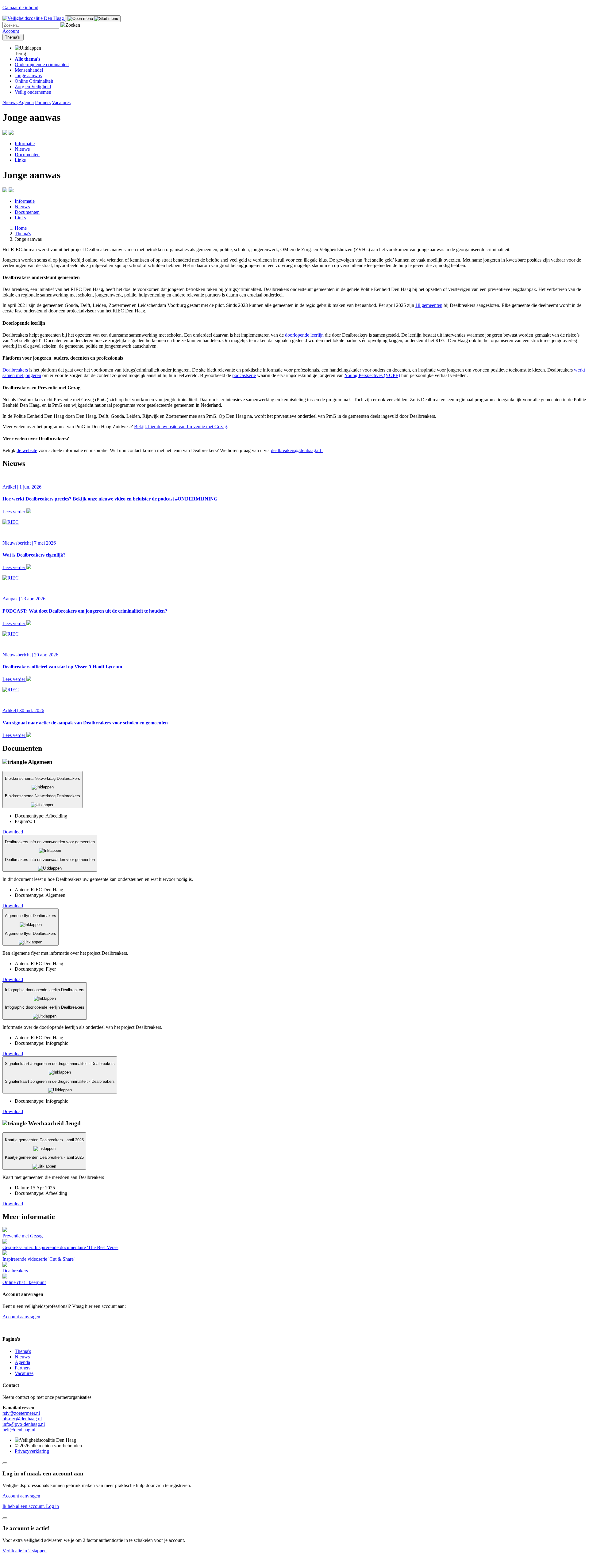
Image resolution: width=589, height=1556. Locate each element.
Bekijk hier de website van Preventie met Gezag (180, 426)
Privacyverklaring (32, 1451)
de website (27, 450)
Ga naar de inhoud (20, 7)
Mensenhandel (29, 70)
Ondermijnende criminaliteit (42, 64)
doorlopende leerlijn (304, 335)
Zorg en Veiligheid (33, 86)
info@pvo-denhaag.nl (23, 1424)
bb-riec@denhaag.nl (22, 1418)
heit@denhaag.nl (18, 1429)
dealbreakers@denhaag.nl (297, 450)
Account (10, 31)
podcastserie (244, 375)
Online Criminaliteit (34, 81)
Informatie (25, 143)
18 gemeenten (428, 305)
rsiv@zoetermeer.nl (21, 1413)
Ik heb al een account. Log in (30, 1506)
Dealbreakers (15, 369)
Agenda (26, 102)
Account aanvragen (21, 1316)
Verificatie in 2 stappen (24, 1550)
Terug (20, 53)
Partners (43, 102)
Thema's (13, 37)
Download (12, 831)
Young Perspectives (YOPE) (372, 375)
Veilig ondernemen (33, 92)
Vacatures (61, 102)
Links (20, 160)
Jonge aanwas (28, 75)
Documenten (27, 154)
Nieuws (9, 102)
